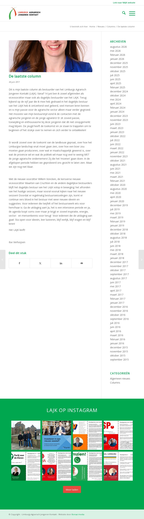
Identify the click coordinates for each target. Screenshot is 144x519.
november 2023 (119, 120)
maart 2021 (116, 176)
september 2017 (119, 274)
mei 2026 (115, 50)
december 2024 (119, 91)
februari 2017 (117, 298)
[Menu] (130, 13)
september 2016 (119, 319)
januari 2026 (117, 59)
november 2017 (119, 266)
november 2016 (119, 310)
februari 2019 (117, 221)
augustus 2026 (118, 46)
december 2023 (119, 116)
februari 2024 (117, 107)
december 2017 (119, 262)
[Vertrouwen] (141, 259)
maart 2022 (116, 148)
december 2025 (119, 63)
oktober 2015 (117, 355)
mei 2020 (115, 193)
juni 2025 (115, 79)
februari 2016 (117, 339)
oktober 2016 (117, 315)
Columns (115, 382)
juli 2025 (115, 75)
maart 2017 (116, 294)
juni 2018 (115, 246)
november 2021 (119, 156)
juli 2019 (115, 209)
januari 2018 (117, 258)
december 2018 (119, 229)
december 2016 (119, 306)
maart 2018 (116, 254)
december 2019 (119, 205)
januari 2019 (117, 225)
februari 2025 (117, 87)
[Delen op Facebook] (19, 263)
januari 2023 (117, 132)
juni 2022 (115, 144)
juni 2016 (115, 327)
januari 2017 (117, 302)
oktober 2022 (117, 136)
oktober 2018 (117, 233)
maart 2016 (116, 335)
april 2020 (115, 197)
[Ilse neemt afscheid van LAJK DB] (2, 259)
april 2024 (115, 103)
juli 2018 (115, 241)
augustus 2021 (118, 164)
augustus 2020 (118, 189)
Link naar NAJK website (124, 2)
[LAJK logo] (24, 13)
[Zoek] (122, 13)
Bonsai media (78, 514)
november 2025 (119, 67)
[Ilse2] (50, 56)
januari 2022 (117, 152)
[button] (25, 435)
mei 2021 (115, 172)
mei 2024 (115, 99)
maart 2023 (116, 128)
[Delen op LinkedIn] (61, 263)
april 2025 (115, 83)
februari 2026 (117, 54)
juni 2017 (115, 282)
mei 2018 (115, 250)
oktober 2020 (117, 184)
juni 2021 (115, 168)
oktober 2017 (117, 270)
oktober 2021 (117, 160)
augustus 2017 (118, 278)
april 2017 (115, 290)
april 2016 (115, 331)
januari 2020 (117, 201)
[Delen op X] (40, 263)
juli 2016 (115, 323)
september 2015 (119, 359)
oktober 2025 (117, 71)
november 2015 (119, 351)
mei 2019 (115, 213)
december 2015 (119, 347)
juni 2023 (115, 124)
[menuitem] (123, 3)
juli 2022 (115, 140)
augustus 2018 (118, 237)
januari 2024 (117, 111)
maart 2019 (116, 217)
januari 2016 (117, 343)
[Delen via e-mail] (81, 263)
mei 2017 (115, 286)
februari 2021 (117, 180)
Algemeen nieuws (120, 378)
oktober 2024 (117, 95)
